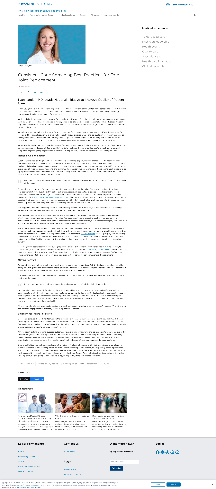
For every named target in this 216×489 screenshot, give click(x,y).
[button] (195, 15)
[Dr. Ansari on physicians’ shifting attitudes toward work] (109, 403)
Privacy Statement (35, 487)
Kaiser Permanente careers (29, 466)
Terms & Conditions (72, 474)
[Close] (212, 484)
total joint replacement (90, 364)
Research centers (25, 471)
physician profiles (69, 364)
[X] (21, 92)
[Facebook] (28, 92)
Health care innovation (157, 61)
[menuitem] (22, 15)
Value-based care (153, 36)
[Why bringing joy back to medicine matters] (72, 403)
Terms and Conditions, (23, 487)
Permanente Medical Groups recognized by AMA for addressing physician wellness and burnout (35, 418)
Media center (69, 452)
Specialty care (151, 56)
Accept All (173, 484)
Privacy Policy (70, 469)
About (21, 452)
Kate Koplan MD (26, 364)
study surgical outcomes (98, 249)
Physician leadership (155, 41)
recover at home (88, 234)
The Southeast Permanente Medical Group (50, 197)
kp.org (21, 462)
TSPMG (107, 364)
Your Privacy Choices (26, 457)
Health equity (151, 46)
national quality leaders (48, 364)
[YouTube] (177, 452)
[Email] (41, 93)
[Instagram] (167, 452)
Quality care (150, 51)
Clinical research (153, 66)
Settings (158, 484)
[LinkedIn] (35, 92)
